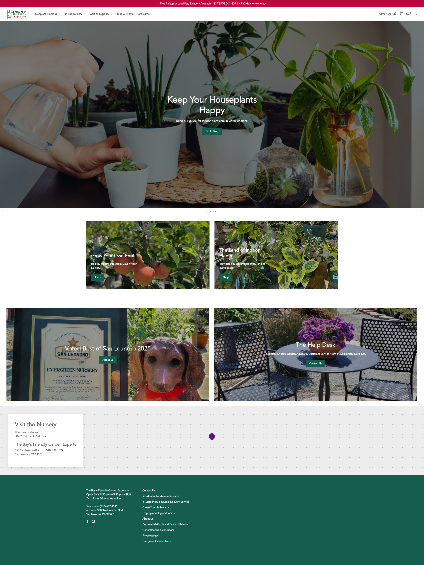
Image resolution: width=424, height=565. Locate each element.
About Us (147, 519)
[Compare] (402, 14)
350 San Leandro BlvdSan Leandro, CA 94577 (104, 512)
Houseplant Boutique (44, 14)
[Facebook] (87, 522)
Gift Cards (144, 14)
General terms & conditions (158, 530)
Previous (2, 211)
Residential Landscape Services (160, 496)
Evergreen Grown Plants (156, 541)
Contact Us (385, 14)
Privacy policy (150, 536)
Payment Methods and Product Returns (165, 524)
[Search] (415, 14)
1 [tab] (208, 211)
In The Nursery (73, 14)
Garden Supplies (99, 14)
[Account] (395, 14)
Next (421, 211)
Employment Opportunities (158, 513)
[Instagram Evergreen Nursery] (93, 522)
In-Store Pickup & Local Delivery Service (165, 502)
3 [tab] (213, 211)
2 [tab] (210, 211)
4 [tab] (216, 211)
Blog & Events (125, 14)
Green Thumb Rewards (155, 507)
